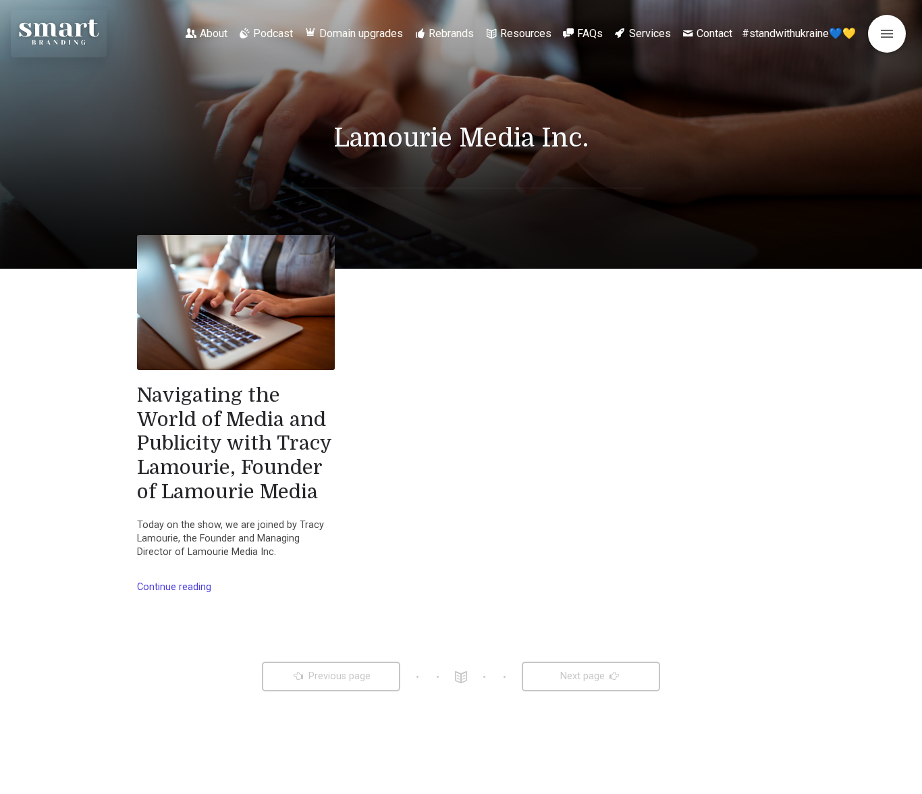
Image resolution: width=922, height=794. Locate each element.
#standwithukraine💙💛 (799, 33)
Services (650, 33)
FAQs (590, 33)
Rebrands (451, 33)
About (213, 33)
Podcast (273, 33)
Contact (714, 33)
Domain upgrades (361, 33)
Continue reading (174, 587)
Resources (525, 33)
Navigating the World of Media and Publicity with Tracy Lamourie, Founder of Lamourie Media (234, 443)
